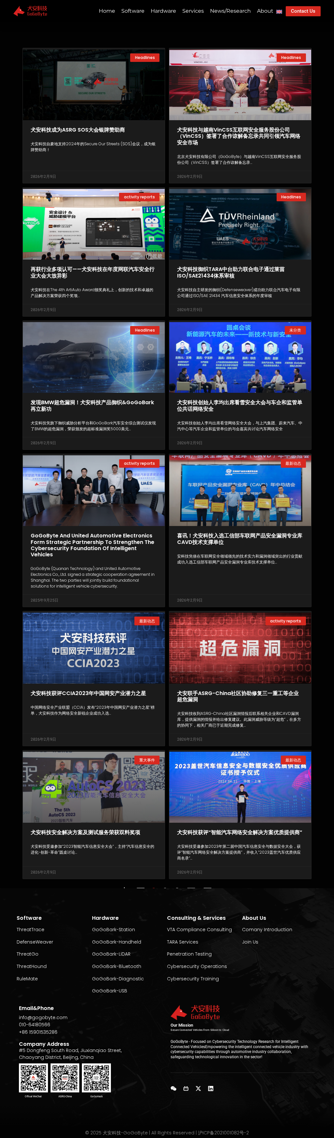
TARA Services (182, 942)
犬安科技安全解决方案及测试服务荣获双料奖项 (85, 832)
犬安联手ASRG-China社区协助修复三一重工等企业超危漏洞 (238, 696)
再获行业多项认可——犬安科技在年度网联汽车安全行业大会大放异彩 (93, 272)
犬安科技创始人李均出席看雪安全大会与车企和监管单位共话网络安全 (239, 405)
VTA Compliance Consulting (199, 929)
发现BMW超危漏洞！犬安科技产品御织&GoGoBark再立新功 (92, 405)
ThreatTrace (30, 929)
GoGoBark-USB (109, 991)
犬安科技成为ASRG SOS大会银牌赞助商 (78, 130)
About (265, 11)
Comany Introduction (267, 929)
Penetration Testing (189, 954)
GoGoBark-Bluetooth (116, 966)
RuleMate (27, 978)
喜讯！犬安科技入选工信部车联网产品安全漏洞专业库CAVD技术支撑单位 (239, 539)
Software (132, 11)
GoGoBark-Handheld (116, 942)
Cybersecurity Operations (197, 966)
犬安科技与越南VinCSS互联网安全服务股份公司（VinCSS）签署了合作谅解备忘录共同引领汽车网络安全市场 (238, 136)
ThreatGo (27, 954)
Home (107, 11)
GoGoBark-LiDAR (111, 954)
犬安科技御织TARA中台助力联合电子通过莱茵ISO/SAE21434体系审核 (231, 272)
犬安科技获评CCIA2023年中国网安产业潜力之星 (88, 693)
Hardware (163, 11)
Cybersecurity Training (193, 978)
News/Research (230, 11)
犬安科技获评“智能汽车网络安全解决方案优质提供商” (239, 832)
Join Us (250, 942)
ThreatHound (32, 966)
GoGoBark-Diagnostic (118, 978)
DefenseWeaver (35, 942)
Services (193, 11)
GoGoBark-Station (113, 929)
